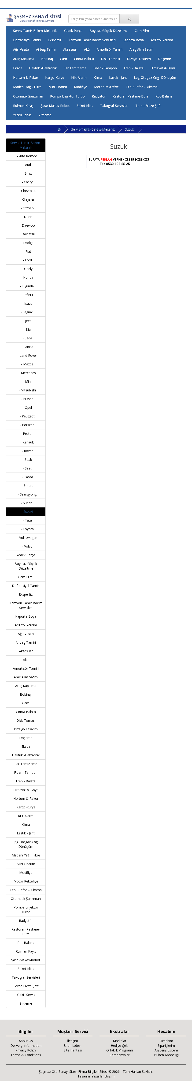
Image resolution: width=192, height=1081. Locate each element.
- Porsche (25, 425)
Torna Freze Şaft (148, 105)
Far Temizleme (75, 68)
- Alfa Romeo (25, 156)
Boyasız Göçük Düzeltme (108, 30)
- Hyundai (25, 286)
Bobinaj (47, 58)
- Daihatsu (26, 234)
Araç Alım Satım (141, 49)
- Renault (26, 442)
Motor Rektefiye (106, 87)
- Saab (26, 459)
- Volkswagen (25, 537)
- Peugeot (26, 416)
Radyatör (99, 96)
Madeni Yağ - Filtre (27, 87)
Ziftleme (45, 115)
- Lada (26, 338)
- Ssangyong (26, 494)
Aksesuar (70, 49)
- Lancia (25, 347)
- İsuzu (25, 303)
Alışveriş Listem (166, 1050)
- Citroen (26, 208)
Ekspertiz (54, 40)
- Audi (26, 164)
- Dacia (26, 216)
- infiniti (26, 295)
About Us (26, 1041)
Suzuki (130, 129)
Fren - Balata (134, 68)
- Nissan (25, 399)
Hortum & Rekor (25, 77)
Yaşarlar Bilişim (103, 1076)
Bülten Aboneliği (166, 1055)
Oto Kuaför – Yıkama (142, 87)
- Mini (25, 381)
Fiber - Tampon (105, 68)
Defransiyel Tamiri (27, 40)
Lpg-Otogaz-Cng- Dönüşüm (155, 77)
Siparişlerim (166, 1045)
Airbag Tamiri (46, 49)
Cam (63, 58)
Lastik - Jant (118, 77)
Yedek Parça (73, 30)
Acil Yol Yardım (162, 40)
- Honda (25, 277)
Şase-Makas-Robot (55, 105)
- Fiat (26, 251)
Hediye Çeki (119, 1045)
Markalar (119, 1041)
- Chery (26, 182)
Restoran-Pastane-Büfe (130, 96)
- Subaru (25, 503)
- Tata (26, 520)
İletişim (72, 1041)
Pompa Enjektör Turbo (67, 96)
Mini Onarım (57, 87)
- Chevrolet (26, 190)
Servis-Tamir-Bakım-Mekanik (35, 30)
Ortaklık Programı (119, 1050)
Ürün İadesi (72, 1045)
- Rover (26, 451)
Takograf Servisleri (114, 105)
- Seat (26, 468)
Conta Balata (84, 58)
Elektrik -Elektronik (43, 68)
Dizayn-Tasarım (139, 58)
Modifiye (80, 87)
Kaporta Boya (133, 40)
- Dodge (25, 242)
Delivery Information (25, 1045)
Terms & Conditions (26, 1055)
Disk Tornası (110, 58)
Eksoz (17, 68)
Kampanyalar (119, 1055)
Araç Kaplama (23, 58)
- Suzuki (25, 511)
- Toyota (26, 529)
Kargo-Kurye (54, 77)
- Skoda (26, 477)
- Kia (26, 329)
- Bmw (25, 173)
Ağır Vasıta (21, 49)
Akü (87, 49)
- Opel (26, 407)
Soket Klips (85, 105)
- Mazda (25, 364)
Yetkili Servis (22, 115)
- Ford (26, 260)
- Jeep (26, 321)
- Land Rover (26, 355)
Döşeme (164, 58)
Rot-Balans (163, 96)
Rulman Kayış (23, 105)
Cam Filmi (142, 30)
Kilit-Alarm (79, 77)
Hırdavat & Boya (163, 68)
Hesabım (166, 1041)
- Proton (25, 433)
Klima (98, 77)
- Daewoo (26, 225)
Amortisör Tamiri (109, 49)
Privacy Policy (25, 1050)
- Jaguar (25, 312)
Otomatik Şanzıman (28, 96)
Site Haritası (73, 1050)
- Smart (26, 485)
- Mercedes (26, 373)
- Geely (26, 268)
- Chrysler (25, 199)
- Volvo (26, 546)
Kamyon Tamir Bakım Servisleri (92, 40)
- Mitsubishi (26, 390)
